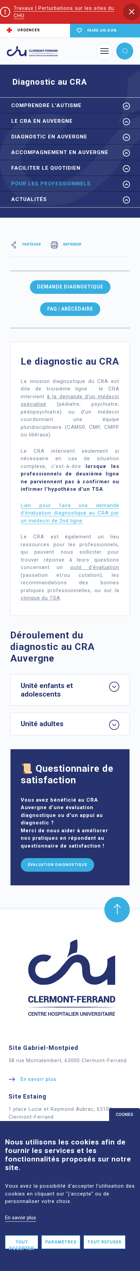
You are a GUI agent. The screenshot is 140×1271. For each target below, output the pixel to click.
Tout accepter (21, 1244)
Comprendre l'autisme (46, 105)
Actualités (29, 199)
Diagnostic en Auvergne (49, 137)
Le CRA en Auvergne (42, 121)
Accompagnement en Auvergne (59, 152)
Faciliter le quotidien (46, 168)
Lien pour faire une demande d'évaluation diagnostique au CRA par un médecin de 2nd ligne (70, 513)
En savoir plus (20, 1218)
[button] (131, 11)
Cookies (124, 1114)
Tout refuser (104, 1242)
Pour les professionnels (51, 184)
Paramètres (60, 1242)
